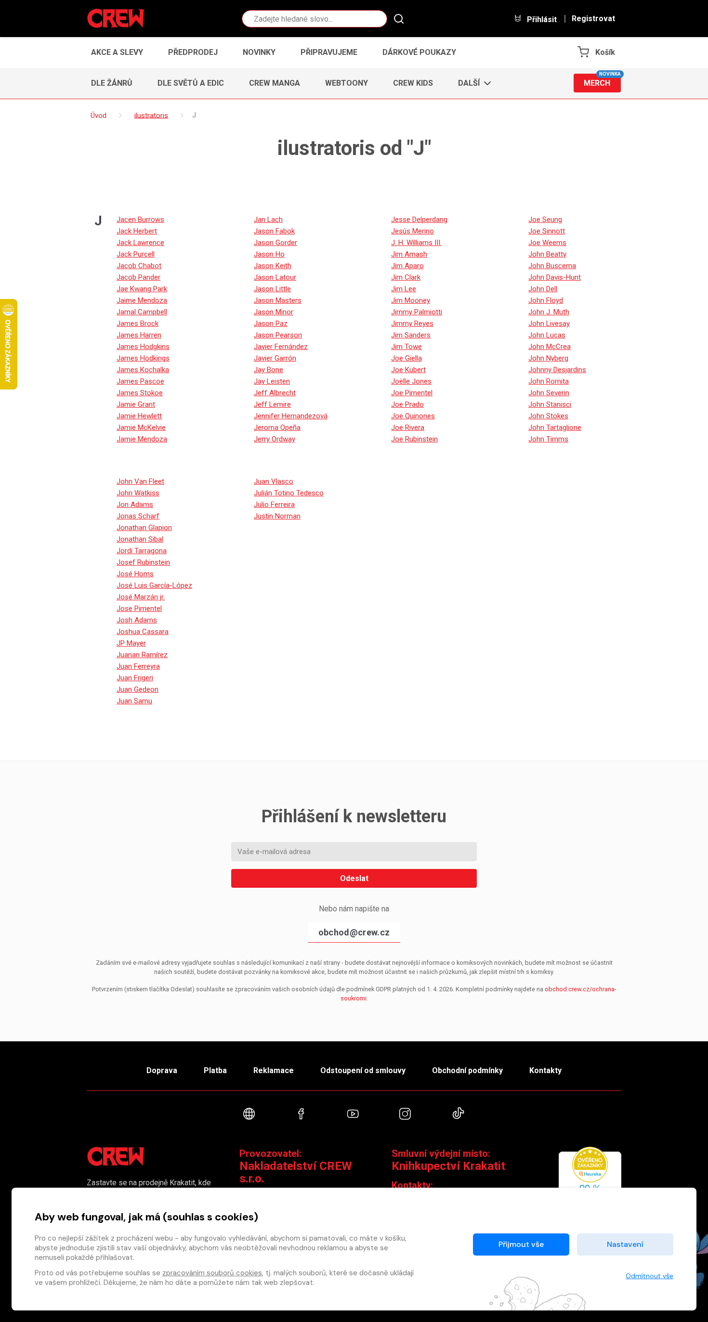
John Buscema (552, 265)
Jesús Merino (412, 231)
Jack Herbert (137, 231)
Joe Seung (545, 219)
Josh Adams (137, 620)
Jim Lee (403, 289)
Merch (602, 81)
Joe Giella (406, 358)
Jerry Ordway (274, 439)
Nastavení (625, 1244)
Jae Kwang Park (142, 289)
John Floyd (545, 300)
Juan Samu (134, 701)
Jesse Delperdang (419, 219)
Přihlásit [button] (541, 19)
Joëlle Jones (411, 381)
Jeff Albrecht (275, 393)
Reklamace (273, 1070)
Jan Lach (268, 219)
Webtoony (346, 83)
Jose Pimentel (139, 608)
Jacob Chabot (139, 265)
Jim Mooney (410, 300)
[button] (471, 83)
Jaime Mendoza (142, 300)
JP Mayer (131, 643)
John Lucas (546, 335)
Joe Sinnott (546, 231)
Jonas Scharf (138, 516)
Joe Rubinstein (414, 439)
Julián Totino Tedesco (289, 493)
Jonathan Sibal (140, 539)
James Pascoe (140, 381)
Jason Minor (273, 312)
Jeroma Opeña (277, 427)
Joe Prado (407, 404)
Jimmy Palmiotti (416, 312)
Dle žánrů (111, 83)
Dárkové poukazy (419, 52)
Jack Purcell (136, 254)
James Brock (137, 323)
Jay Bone (268, 369)
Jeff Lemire (272, 404)
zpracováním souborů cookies (212, 1273)
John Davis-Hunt (554, 277)
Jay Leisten (272, 381)
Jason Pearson (278, 335)
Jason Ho (269, 254)
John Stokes (548, 416)
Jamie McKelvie (141, 427)
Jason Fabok (274, 231)
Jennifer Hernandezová (291, 416)
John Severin (548, 393)
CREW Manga (274, 83)
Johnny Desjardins (557, 369)
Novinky (259, 52)
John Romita (548, 381)
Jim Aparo (407, 265)
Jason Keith (272, 265)
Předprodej (193, 52)
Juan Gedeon (137, 689)
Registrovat (593, 19)
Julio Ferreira (274, 504)
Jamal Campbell (142, 312)
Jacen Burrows (140, 219)
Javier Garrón (275, 358)
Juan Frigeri (135, 678)
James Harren (139, 335)
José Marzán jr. (141, 597)
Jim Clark (405, 277)
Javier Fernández (281, 346)
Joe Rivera (407, 427)
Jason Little (272, 289)
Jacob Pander (138, 277)
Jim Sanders (411, 335)
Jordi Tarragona (142, 550)
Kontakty (545, 1070)
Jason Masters (278, 300)
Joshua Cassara (143, 631)
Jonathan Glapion (144, 527)
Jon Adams (135, 504)
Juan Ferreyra (138, 666)
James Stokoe (140, 393)
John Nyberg (548, 358)
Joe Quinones (413, 416)
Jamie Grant (136, 404)
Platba (215, 1070)
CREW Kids (413, 83)
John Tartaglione (554, 427)
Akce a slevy (117, 52)
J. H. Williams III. (416, 242)
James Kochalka (143, 369)
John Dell (542, 289)
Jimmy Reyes (412, 323)
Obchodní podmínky (467, 1070)
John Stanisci (549, 404)
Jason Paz (271, 323)
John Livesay (549, 323)
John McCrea (549, 346)
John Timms (548, 439)
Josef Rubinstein (143, 562)
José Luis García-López (154, 585)
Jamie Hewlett (139, 416)
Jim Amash (409, 254)
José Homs (135, 574)
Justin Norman (277, 516)
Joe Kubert (408, 369)
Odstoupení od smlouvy (363, 1070)
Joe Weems (547, 242)
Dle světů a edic (190, 83)
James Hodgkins (143, 346)
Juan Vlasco (273, 481)
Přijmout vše (521, 1244)
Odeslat (354, 878)
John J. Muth (548, 312)
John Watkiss (138, 493)
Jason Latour (275, 277)
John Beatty (547, 254)
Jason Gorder (275, 242)
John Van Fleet (140, 481)
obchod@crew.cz (354, 932)
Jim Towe (406, 346)
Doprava (161, 1070)
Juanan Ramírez (142, 654)
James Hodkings (143, 358)
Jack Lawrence (140, 242)
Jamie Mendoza (142, 439)
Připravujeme (329, 52)
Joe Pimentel (412, 393)
